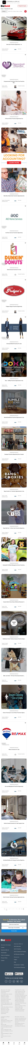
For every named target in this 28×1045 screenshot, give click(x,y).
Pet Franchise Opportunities (20, 996)
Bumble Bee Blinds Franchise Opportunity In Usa (14, 417)
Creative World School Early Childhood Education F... (14, 601)
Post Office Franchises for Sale (21, 995)
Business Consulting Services (20, 1018)
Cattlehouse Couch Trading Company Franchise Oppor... (14, 638)
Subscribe (14, 931)
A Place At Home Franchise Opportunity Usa (14, 118)
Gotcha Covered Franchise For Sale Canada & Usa (14, 823)
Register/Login (22, 5)
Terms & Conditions (5, 955)
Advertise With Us (5, 950)
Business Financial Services (20, 1019)
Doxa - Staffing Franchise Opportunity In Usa (14, 380)
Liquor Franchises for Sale (20, 991)
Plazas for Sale (4, 1019)
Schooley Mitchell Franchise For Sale (14, 343)
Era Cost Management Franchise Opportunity (14, 786)
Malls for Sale (3, 1024)
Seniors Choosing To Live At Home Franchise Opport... (14, 712)
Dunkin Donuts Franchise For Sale (14, 269)
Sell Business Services (19, 954)
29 (19, 908)
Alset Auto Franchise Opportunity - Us (14, 44)
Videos (15, 959)
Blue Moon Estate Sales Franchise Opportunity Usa (14, 195)
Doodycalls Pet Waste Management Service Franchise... (14, 565)
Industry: (6, 200)
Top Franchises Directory (19, 967)
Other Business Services (19, 1023)
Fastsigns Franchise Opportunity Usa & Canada (14, 454)
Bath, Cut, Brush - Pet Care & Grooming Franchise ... (14, 675)
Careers (2, 960)
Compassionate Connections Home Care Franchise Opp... (14, 82)
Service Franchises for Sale (20, 1005)
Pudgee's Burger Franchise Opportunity (14, 306)
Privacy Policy (4, 957)
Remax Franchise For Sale (14, 749)
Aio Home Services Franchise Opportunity (14, 232)
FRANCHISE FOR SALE (14, 42)
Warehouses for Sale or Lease (7, 1020)
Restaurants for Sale (5, 1001)
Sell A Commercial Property (20, 951)
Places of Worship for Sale (6, 1029)
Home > (2, 8)
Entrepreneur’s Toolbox (19, 964)
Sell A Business (17, 946)
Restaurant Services (19, 1024)
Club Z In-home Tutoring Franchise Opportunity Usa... (14, 897)
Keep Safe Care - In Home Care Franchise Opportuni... (14, 528)
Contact (2, 947)
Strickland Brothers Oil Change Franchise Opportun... (14, 860)
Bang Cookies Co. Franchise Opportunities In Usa (14, 491)
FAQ (15, 962)
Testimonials (4, 952)
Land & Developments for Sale (6, 1025)
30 (21, 908)
